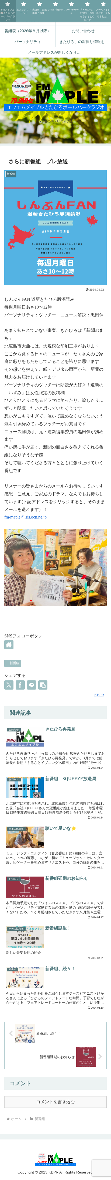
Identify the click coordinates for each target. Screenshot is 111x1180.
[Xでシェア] (8, 685)
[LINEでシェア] (31, 685)
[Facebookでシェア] (20, 685)
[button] (42, 685)
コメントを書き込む (55, 1101)
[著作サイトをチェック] (8, 644)
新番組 (14, 663)
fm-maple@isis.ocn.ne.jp (25, 517)
